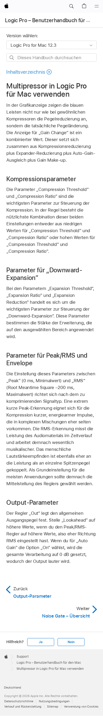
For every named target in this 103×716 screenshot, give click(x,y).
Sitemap (52, 706)
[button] (71, 6)
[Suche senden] (12, 57)
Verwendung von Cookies (81, 706)
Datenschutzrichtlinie (18, 701)
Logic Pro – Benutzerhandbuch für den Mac (49, 662)
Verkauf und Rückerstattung (22, 706)
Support (23, 656)
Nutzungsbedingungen (54, 701)
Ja (41, 642)
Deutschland (12, 687)
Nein (71, 642)
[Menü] (96, 6)
